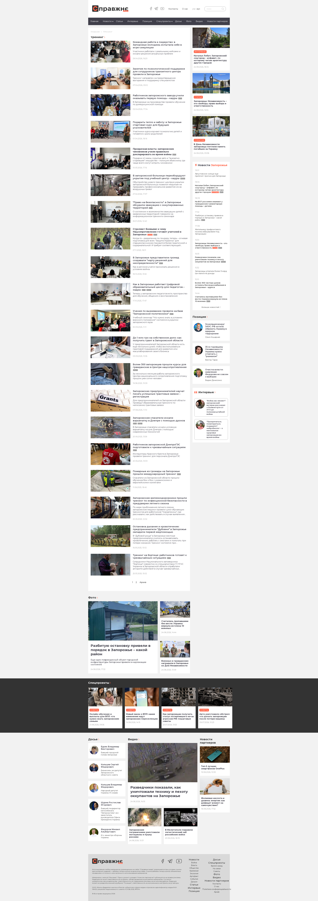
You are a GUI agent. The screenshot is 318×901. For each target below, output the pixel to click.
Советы (216, 871)
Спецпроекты (163, 21)
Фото (188, 21)
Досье (178, 21)
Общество (194, 868)
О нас (185, 9)
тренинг (107, 32)
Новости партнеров (217, 21)
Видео (199, 21)
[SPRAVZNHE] (107, 861)
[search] (222, 9)
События (194, 879)
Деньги (194, 882)
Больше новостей (210, 307)
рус (198, 9)
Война (194, 862)
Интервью (132, 21)
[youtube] (162, 8)
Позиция (147, 21)
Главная (94, 21)
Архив (143, 582)
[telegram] (156, 9)
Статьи (119, 21)
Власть (194, 865)
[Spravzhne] (110, 9)
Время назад (216, 866)
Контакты (173, 9)
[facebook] (151, 9)
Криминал (194, 871)
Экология (194, 873)
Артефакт (194, 876)
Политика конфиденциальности (216, 889)
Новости (107, 21)
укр (193, 9)
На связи (217, 868)
